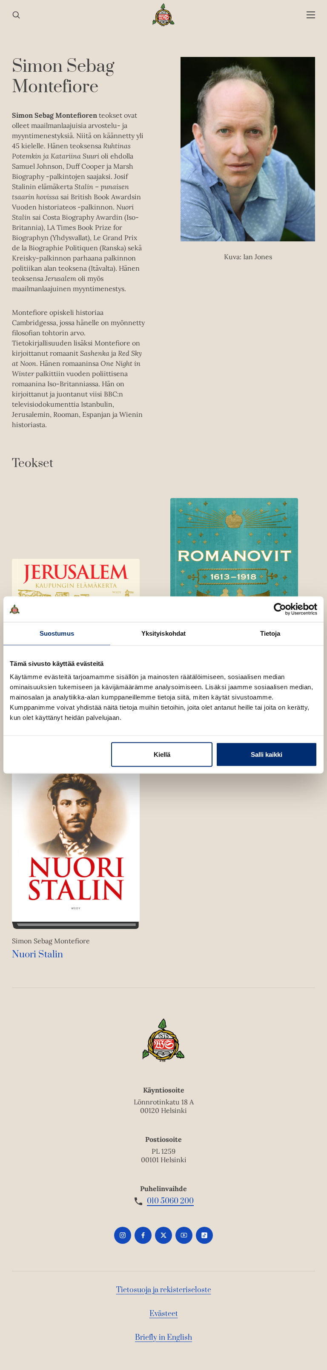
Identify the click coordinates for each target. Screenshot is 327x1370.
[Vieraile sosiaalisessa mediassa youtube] (183, 1235)
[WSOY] (163, 15)
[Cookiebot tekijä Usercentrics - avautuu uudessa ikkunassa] (280, 609)
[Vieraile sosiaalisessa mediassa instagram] (122, 1235)
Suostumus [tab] (57, 633)
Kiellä (162, 754)
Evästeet (163, 1314)
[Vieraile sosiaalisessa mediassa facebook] (143, 1235)
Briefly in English (163, 1337)
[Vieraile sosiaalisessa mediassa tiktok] (204, 1235)
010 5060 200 (170, 1201)
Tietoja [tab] (270, 633)
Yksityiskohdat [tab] (163, 633)
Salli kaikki (266, 754)
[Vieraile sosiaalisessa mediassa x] (163, 1235)
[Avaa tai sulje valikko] (310, 15)
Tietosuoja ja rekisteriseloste (163, 1290)
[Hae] (16, 15)
